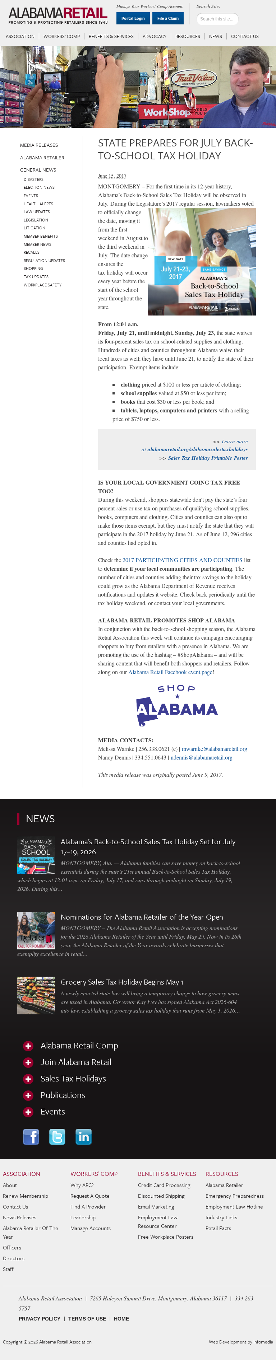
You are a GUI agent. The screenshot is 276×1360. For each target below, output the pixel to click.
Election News (39, 187)
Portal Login (133, 18)
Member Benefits (41, 236)
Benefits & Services (111, 36)
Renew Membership (25, 1196)
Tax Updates (36, 277)
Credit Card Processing (164, 1185)
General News (38, 169)
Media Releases (39, 145)
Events (31, 195)
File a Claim (168, 18)
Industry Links (221, 1217)
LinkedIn (84, 1137)
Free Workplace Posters (165, 1236)
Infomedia (263, 1341)
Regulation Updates (44, 260)
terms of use (87, 1319)
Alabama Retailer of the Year (30, 1232)
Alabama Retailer (42, 157)
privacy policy (39, 1319)
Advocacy (154, 36)
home (121, 1319)
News (215, 36)
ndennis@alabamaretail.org (202, 757)
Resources (187, 36)
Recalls (32, 252)
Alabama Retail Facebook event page (170, 672)
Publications (63, 1095)
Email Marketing (156, 1206)
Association (20, 36)
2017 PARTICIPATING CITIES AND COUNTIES (183, 560)
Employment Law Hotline (234, 1206)
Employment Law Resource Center (158, 1221)
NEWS (40, 818)
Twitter (58, 1137)
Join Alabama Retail (76, 1062)
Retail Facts (218, 1228)
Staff (8, 1269)
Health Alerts (38, 204)
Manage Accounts (90, 1228)
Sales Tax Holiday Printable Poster (208, 458)
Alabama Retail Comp (79, 1045)
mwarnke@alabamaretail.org (214, 748)
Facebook (32, 1137)
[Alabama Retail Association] (59, 16)
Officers (12, 1247)
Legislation (36, 220)
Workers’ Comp (61, 36)
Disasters (33, 179)
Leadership (83, 1217)
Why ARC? (82, 1185)
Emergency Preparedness (235, 1196)
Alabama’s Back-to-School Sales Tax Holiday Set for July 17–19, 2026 (148, 846)
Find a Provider (88, 1206)
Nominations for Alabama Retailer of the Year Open (142, 916)
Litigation (34, 228)
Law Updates (37, 212)
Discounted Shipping (161, 1196)
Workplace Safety (42, 285)
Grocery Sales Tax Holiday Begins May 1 (122, 981)
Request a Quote (90, 1196)
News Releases (19, 1217)
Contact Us (245, 36)
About (10, 1185)
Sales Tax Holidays (73, 1078)
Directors (13, 1258)
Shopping (33, 268)
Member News (37, 244)
